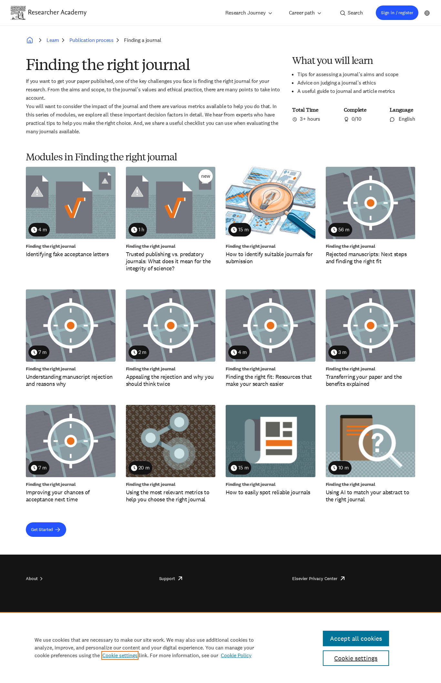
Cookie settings (120, 655)
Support (167, 578)
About (32, 578)
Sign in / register (397, 12)
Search (355, 12)
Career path (302, 12)
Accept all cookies (356, 638)
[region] (220, 647)
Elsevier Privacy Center (314, 578)
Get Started (42, 529)
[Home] (57, 12)
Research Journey (245, 12)
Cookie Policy (236, 655)
